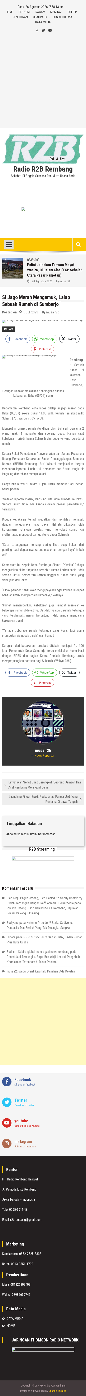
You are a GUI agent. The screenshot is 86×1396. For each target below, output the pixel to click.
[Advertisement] (43, 80)
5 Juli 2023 (30, 312)
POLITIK (72, 12)
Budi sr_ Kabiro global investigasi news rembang (38, 952)
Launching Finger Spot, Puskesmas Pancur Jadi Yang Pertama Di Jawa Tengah (43, 799)
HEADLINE (33, 259)
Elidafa (11, 937)
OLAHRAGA (40, 17)
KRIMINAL (56, 12)
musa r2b (65, 281)
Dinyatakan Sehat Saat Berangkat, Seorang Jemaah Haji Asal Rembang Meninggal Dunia (44, 784)
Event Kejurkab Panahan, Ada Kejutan (51, 971)
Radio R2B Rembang (43, 169)
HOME (9, 12)
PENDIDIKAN (20, 17)
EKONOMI (24, 12)
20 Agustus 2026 (42, 281)
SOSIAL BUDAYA (62, 17)
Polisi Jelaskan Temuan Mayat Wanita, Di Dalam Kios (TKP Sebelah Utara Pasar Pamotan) (54, 269)
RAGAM (40, 12)
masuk (25, 834)
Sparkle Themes (57, 1390)
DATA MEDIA (43, 22)
